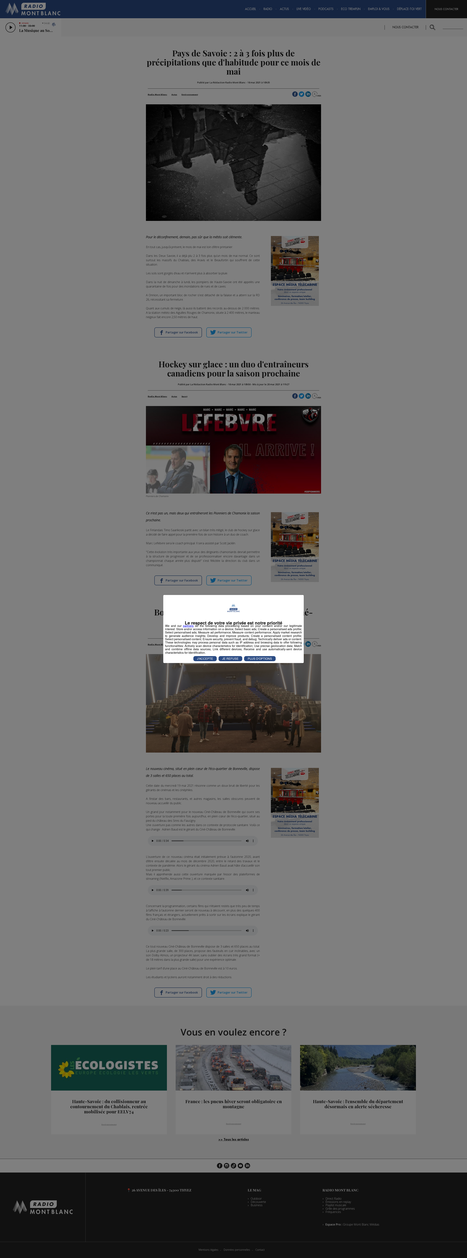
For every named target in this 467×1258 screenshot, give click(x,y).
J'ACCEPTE (205, 658)
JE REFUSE (230, 658)
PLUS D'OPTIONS (260, 658)
